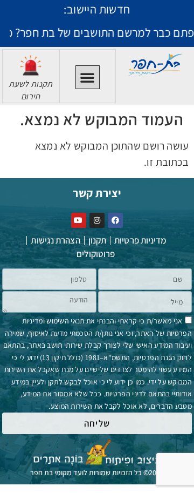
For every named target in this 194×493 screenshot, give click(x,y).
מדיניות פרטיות (140, 240)
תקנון (97, 240)
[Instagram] (97, 220)
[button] (87, 77)
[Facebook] (115, 220)
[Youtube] (78, 220)
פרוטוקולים (96, 254)
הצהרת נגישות (55, 240)
